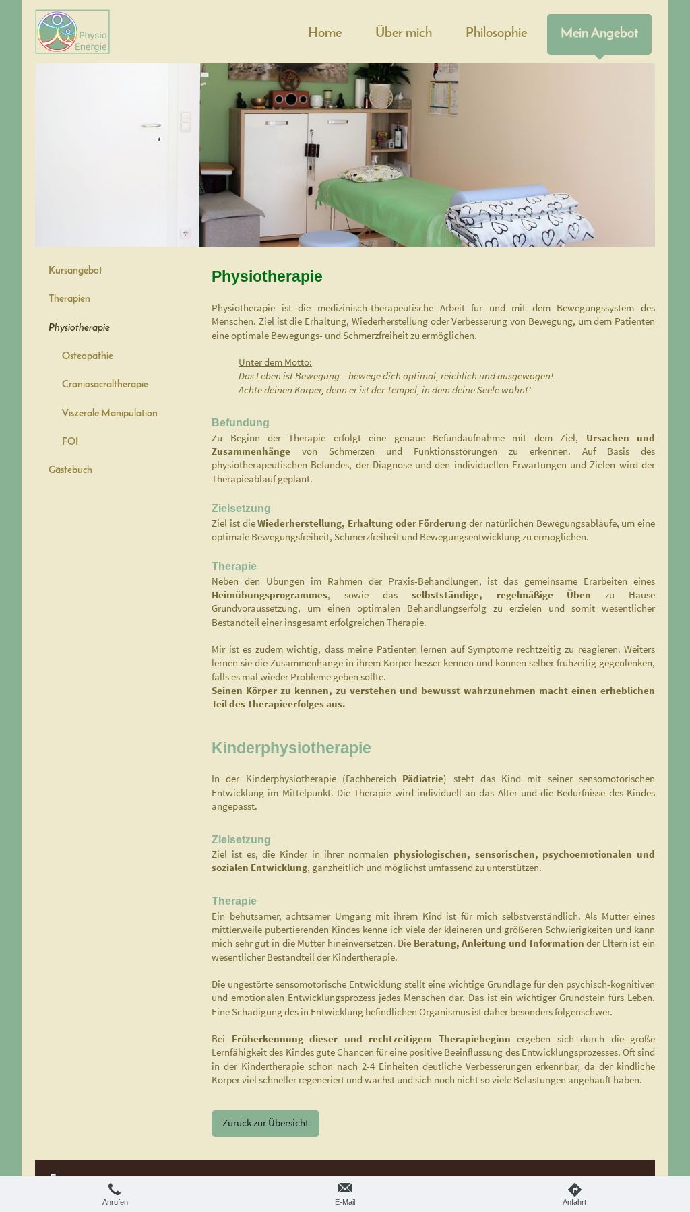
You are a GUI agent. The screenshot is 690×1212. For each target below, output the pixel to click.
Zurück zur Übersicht (265, 1122)
